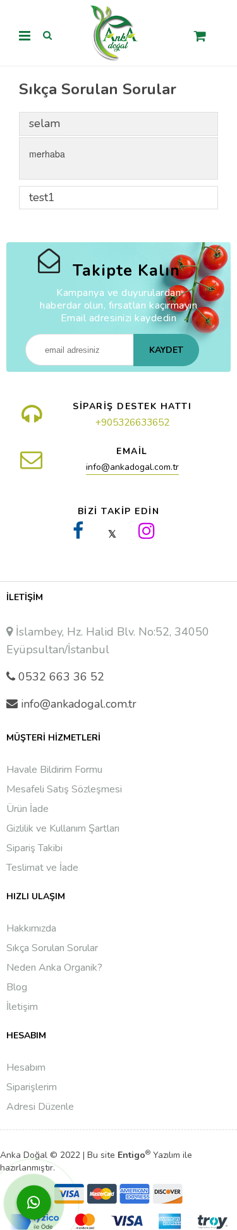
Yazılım (149, 1155)
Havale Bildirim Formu (54, 770)
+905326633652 (132, 422)
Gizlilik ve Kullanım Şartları (62, 828)
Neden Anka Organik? (54, 968)
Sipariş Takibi (34, 848)
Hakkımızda (31, 928)
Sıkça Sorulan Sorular (52, 948)
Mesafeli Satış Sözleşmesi (64, 789)
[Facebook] (78, 530)
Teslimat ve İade (42, 868)
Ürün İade (27, 809)
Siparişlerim (31, 1087)
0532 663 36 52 (61, 676)
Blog (16, 987)
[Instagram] (146, 530)
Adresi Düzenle (40, 1107)
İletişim (22, 1007)
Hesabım (26, 1067)
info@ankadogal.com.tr (132, 467)
